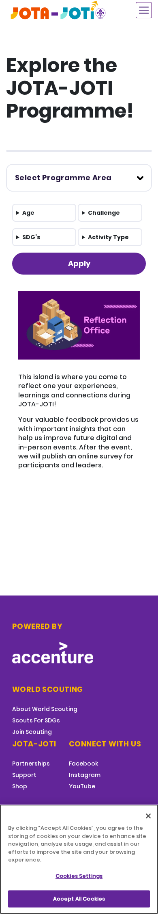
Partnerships (31, 763)
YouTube (82, 786)
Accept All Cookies (79, 899)
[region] (79, 859)
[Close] (148, 816)
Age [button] (28, 213)
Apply (79, 263)
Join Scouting (32, 732)
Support (24, 775)
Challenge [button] (104, 213)
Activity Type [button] (108, 237)
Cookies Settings (79, 876)
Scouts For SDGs (36, 720)
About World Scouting (44, 709)
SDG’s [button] (31, 237)
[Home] (58, 10)
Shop (19, 786)
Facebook (83, 763)
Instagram (84, 775)
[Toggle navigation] (144, 10)
